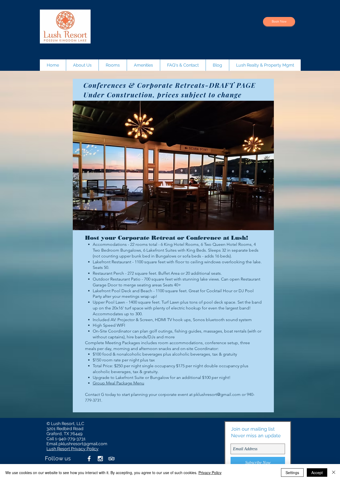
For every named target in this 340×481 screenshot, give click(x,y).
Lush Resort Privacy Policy (72, 448)
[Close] (333, 472)
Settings (292, 472)
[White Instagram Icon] (100, 458)
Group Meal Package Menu (118, 383)
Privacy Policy (210, 472)
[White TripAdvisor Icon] (111, 458)
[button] (173, 165)
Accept (317, 472)
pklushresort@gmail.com (217, 394)
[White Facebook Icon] (89, 458)
